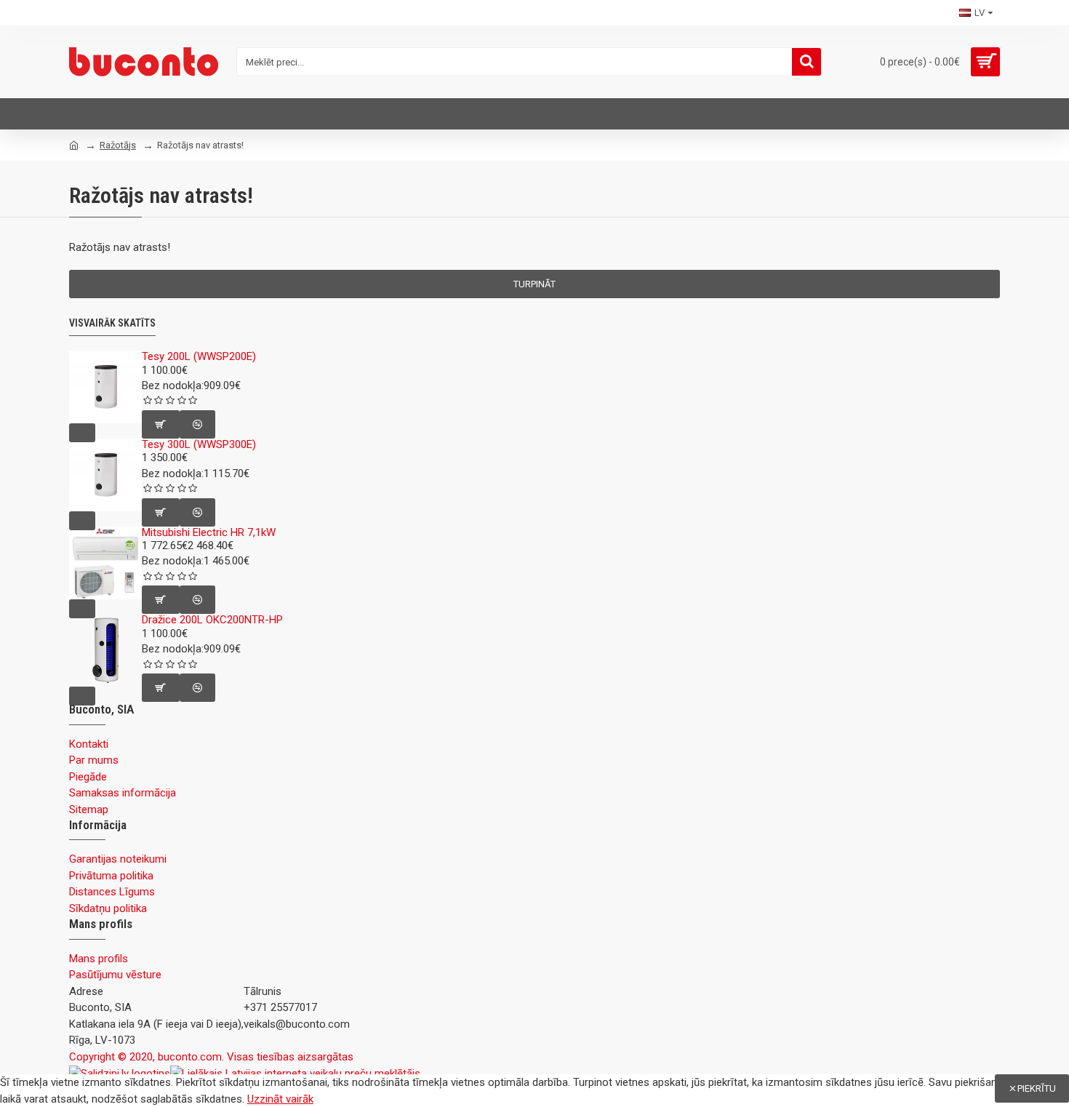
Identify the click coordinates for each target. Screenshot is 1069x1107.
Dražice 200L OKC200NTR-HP (212, 620)
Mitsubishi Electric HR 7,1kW (209, 533)
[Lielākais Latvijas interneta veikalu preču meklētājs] (295, 1073)
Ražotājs (118, 145)
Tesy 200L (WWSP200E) (199, 357)
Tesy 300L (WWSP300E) (199, 445)
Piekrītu (1036, 1088)
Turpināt (534, 284)
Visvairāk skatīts (112, 323)
